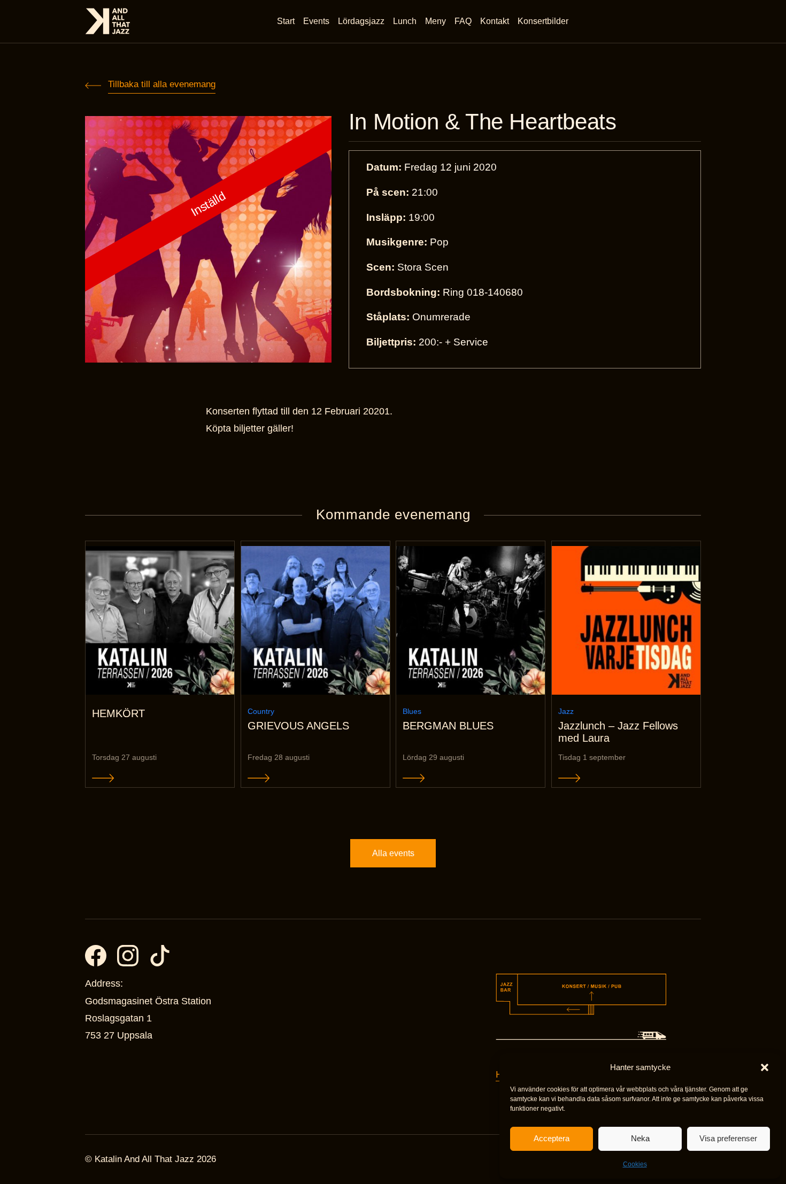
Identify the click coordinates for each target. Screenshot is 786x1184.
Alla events (393, 853)
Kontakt (494, 21)
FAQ (463, 21)
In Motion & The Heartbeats (483, 122)
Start (286, 21)
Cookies (635, 1164)
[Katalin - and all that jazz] (107, 21)
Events (316, 21)
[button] (764, 1067)
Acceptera (551, 1138)
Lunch (405, 21)
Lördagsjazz (361, 21)
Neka (640, 1138)
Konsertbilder (543, 21)
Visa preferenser (728, 1138)
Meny (435, 21)
